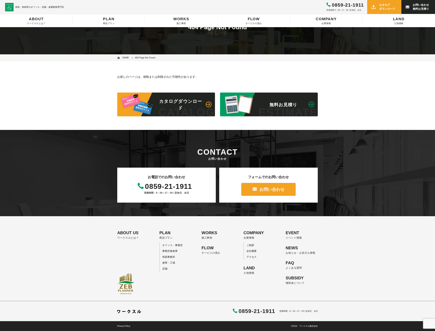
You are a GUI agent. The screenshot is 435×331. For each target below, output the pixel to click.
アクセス (251, 256)
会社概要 (251, 250)
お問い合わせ (272, 189)
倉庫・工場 (168, 262)
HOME (125, 57)
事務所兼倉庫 (170, 250)
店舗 (164, 268)
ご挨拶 (250, 245)
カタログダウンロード (387, 6)
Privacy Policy (123, 326)
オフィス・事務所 (172, 245)
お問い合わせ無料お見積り (421, 6)
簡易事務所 (168, 256)
